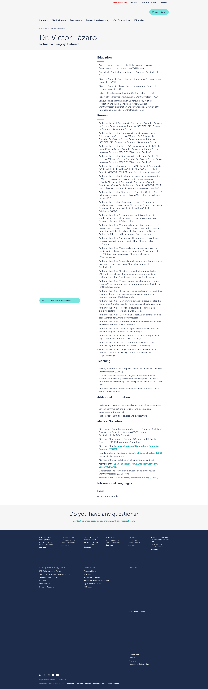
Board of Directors (46, 587)
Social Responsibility (92, 577)
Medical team (59, 20)
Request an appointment (61, 300)
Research (87, 574)
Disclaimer (71, 683)
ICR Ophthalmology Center (50, 571)
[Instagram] (49, 675)
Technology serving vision (49, 577)
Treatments (76, 20)
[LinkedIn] (40, 675)
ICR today (139, 20)
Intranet (88, 683)
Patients (43, 20)
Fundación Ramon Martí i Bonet (96, 580)
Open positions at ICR (93, 584)
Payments (132, 661)
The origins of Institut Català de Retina (54, 574)
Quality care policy (99, 683)
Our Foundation (121, 20)
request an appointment (99, 521)
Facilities (42, 580)
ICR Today (88, 587)
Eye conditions (90, 571)
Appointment (160, 12)
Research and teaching (97, 20)
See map (42, 547)
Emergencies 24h (120, 2)
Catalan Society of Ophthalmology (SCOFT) (136, 477)
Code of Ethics (113, 683)
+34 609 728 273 (149, 2)
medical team (128, 521)
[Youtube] (57, 675)
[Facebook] (53, 675)
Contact (133, 2)
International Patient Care (138, 664)
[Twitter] (45, 675)
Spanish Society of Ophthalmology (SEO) (141, 453)
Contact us (78, 521)
